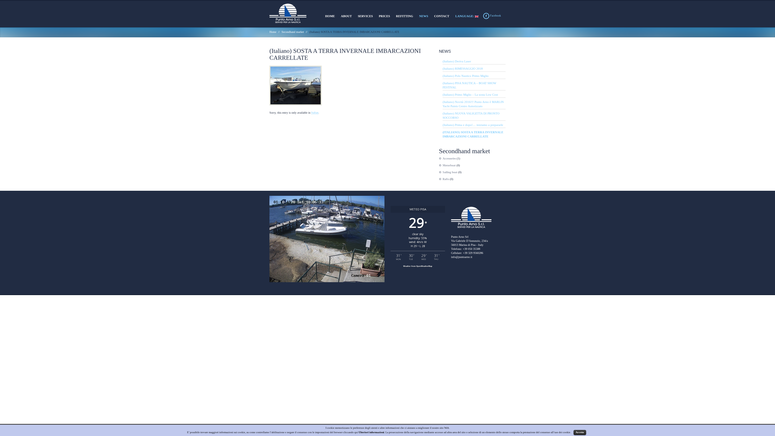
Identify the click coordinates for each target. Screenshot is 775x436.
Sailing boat (450, 172)
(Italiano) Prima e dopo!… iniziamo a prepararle (473, 125)
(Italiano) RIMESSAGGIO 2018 (463, 68)
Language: (465, 16)
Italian (314, 112)
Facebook (495, 15)
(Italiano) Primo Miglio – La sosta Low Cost (470, 94)
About (346, 16)
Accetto (580, 432)
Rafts (446, 179)
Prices (384, 16)
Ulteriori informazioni (371, 432)
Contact (441, 16)
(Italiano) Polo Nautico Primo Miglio (466, 76)
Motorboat (449, 165)
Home (330, 16)
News (423, 16)
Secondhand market (293, 32)
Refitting (404, 16)
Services (365, 16)
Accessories (449, 158)
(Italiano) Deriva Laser (457, 61)
